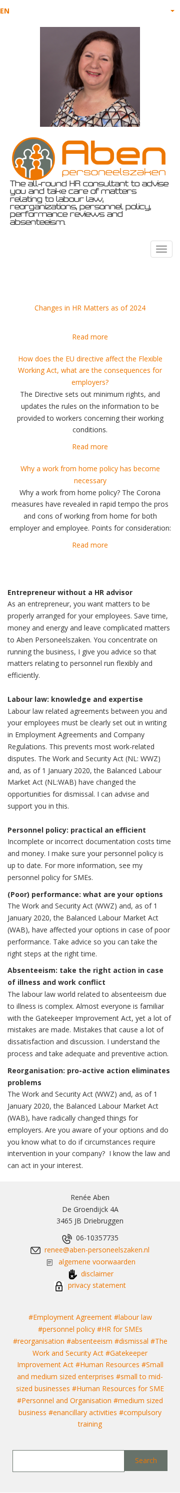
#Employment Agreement (70, 1317)
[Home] (89, 159)
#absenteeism (89, 1341)
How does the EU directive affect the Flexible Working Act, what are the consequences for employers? (90, 370)
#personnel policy (66, 1329)
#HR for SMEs (119, 1329)
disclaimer (97, 1273)
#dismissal (131, 1341)
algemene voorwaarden (97, 1261)
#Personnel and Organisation (64, 1400)
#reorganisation (38, 1341)
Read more (90, 336)
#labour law (133, 1317)
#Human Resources (108, 1364)
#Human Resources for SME (118, 1388)
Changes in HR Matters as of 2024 (90, 307)
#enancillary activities (82, 1412)
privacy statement (96, 1285)
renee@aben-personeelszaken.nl (97, 1249)
